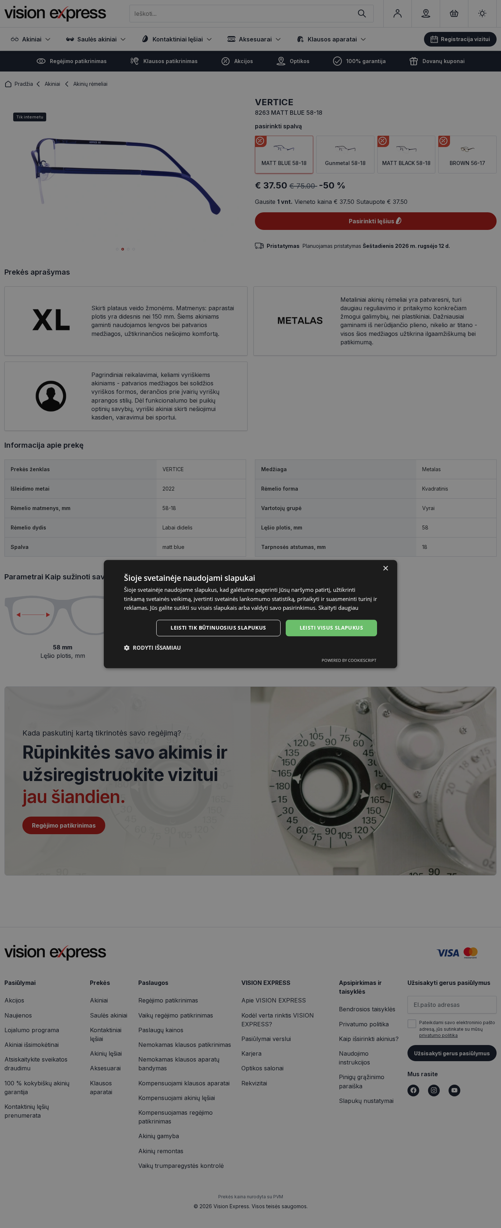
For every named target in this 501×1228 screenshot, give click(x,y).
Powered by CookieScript (349, 660)
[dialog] (250, 614)
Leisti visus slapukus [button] (331, 627)
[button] (152, 648)
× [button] (385, 568)
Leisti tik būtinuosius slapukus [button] (218, 627)
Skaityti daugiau (338, 608)
